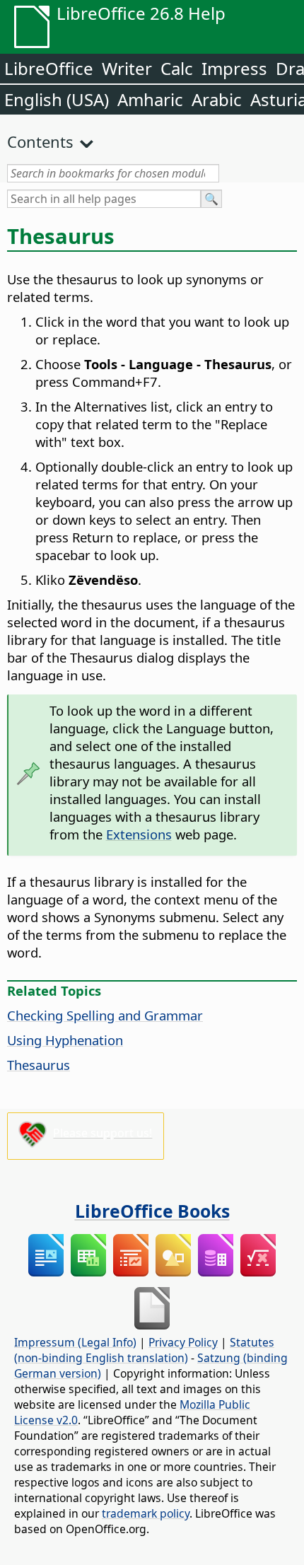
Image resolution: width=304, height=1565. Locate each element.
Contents (40, 141)
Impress (234, 68)
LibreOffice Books (152, 1211)
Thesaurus (38, 1065)
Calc (176, 68)
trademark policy (145, 1513)
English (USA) (56, 99)
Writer (127, 68)
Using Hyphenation (65, 1040)
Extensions (139, 834)
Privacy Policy (183, 1342)
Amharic (150, 99)
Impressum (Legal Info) (75, 1342)
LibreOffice (48, 68)
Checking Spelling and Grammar (105, 1015)
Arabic (217, 99)
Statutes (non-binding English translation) (144, 1350)
